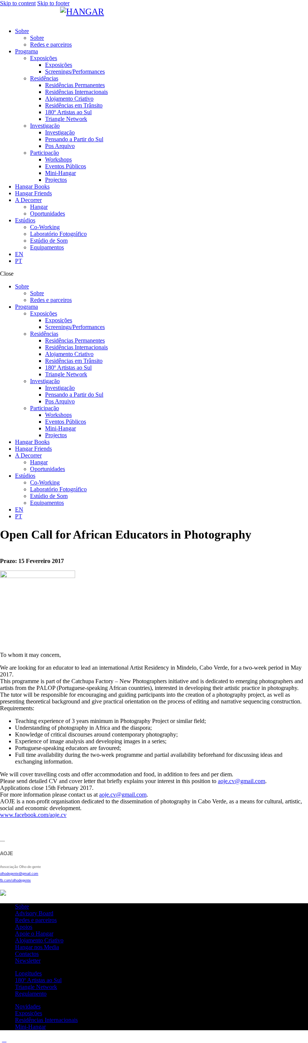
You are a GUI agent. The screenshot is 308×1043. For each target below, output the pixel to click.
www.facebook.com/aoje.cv (33, 815)
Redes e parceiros (36, 920)
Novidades (28, 1006)
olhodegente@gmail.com (19, 873)
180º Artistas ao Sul (38, 980)
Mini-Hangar (30, 1026)
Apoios (23, 927)
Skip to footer (53, 3)
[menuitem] (161, 254)
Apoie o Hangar (34, 933)
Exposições (28, 1013)
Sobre (22, 906)
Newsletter (28, 960)
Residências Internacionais (46, 1020)
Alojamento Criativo (39, 940)
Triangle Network (36, 987)
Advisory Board (34, 913)
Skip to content (18, 3)
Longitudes (28, 973)
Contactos (27, 954)
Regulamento (31, 993)
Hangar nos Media (37, 947)
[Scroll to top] (4, 1039)
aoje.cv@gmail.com (241, 781)
